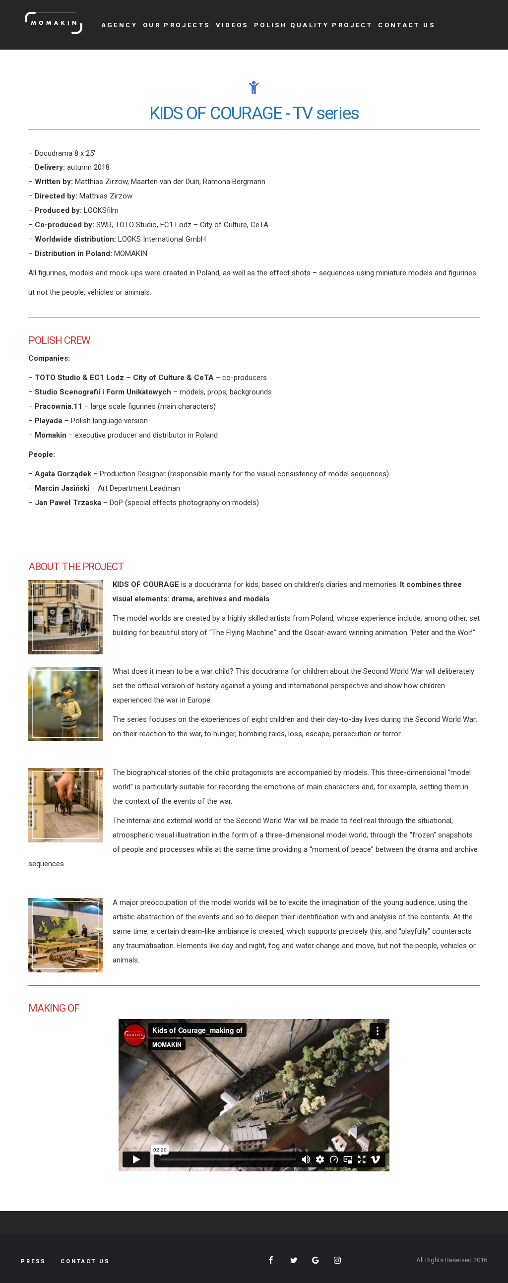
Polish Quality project (313, 25)
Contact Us (85, 1261)
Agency (119, 25)
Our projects (176, 25)
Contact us (406, 25)
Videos (232, 25)
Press (33, 1261)
